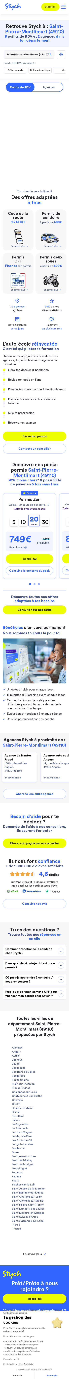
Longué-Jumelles (22, 1144)
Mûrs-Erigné (19, 1168)
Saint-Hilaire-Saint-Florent (28, 1204)
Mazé (15, 1152)
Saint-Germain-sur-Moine (27, 1200)
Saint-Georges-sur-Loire (27, 1196)
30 (45, 522)
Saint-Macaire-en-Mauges (28, 1212)
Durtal (16, 1112)
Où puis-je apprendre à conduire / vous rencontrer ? (29, 979)
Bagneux (17, 1059)
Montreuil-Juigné (22, 1164)
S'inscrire (50, 7)
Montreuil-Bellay (22, 1160)
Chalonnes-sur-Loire (24, 1092)
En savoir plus (13, 778)
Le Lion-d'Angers (22, 1132)
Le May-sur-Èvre (22, 1136)
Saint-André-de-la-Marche (28, 1188)
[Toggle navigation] (62, 7)
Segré (15, 1180)
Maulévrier (18, 1148)
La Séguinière (20, 1124)
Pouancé (17, 1172)
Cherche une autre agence (34, 793)
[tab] (34, 1254)
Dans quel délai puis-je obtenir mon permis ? (30, 965)
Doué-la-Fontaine (22, 1108)
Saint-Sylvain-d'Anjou (25, 1217)
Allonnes (17, 1047)
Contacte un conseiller (34, 448)
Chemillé (17, 1100)
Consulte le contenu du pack (29, 570)
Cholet (16, 1104)
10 (23, 522)
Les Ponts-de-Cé (22, 1140)
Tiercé (16, 1225)
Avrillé (16, 1055)
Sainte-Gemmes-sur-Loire (28, 1221)
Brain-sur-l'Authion (23, 1084)
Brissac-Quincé (21, 1088)
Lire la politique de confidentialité (18, 1364)
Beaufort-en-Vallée (23, 1072)
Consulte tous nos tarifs (34, 609)
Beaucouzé (18, 1067)
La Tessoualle (20, 1128)
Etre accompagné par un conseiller (34, 843)
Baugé (16, 1063)
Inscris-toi (29, 558)
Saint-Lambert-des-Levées (28, 1208)
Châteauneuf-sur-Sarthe (27, 1096)
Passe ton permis (34, 436)
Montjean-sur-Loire (24, 1156)
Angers (16, 1051)
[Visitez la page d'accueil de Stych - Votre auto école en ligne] (12, 7)
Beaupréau (18, 1076)
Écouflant (18, 1116)
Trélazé (16, 1229)
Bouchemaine (20, 1080)
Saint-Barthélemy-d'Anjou (28, 1192)
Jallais (16, 1120)
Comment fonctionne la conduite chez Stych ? (28, 951)
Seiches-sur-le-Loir (23, 1184)
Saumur (16, 1176)
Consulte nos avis (34, 903)
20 (34, 521)
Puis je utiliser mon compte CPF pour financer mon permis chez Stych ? (31, 993)
